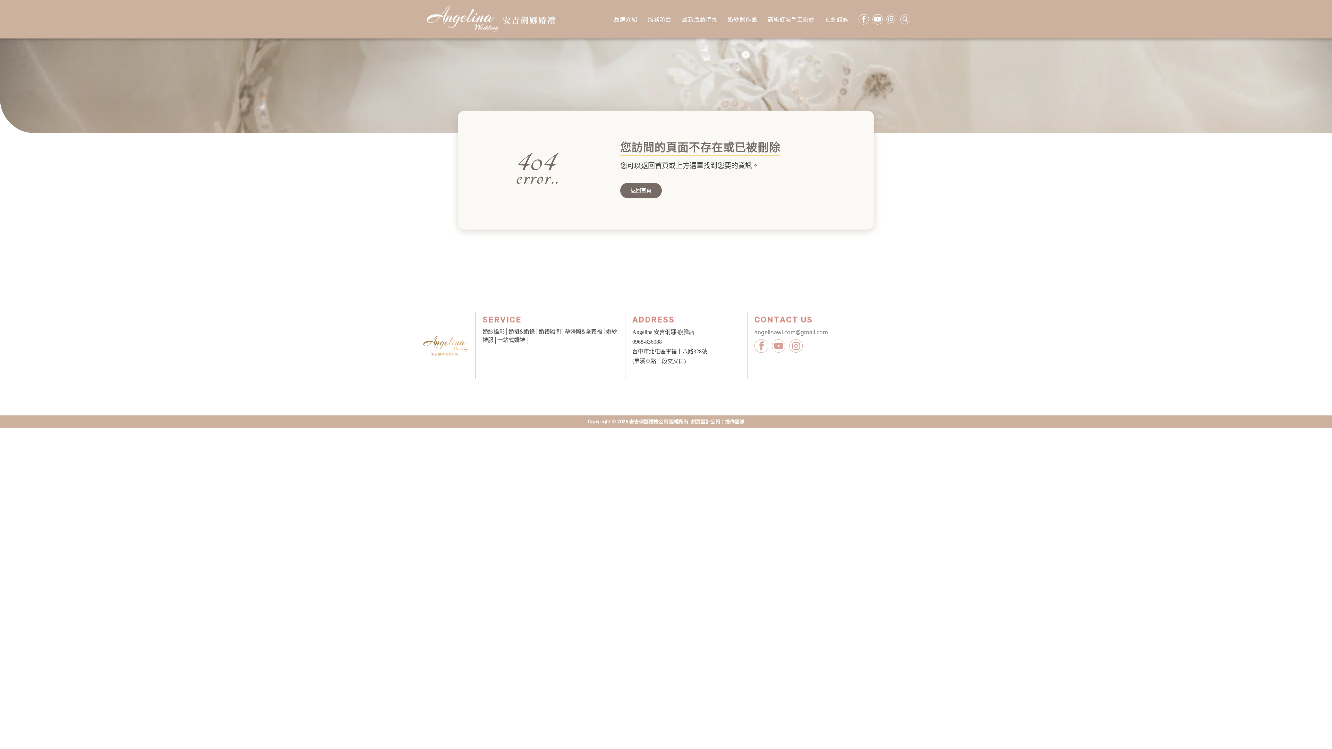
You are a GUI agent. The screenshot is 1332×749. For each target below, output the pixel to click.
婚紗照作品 (742, 19)
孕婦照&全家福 (583, 331)
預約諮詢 (837, 19)
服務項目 (660, 19)
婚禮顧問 (550, 331)
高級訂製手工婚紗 (791, 19)
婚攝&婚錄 (522, 331)
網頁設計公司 (705, 421)
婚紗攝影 (494, 331)
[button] (641, 190)
